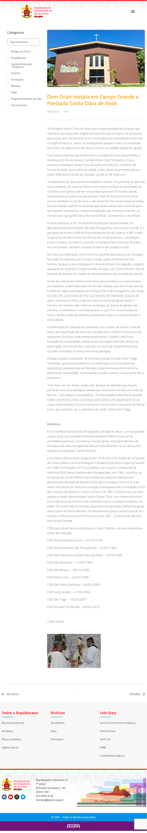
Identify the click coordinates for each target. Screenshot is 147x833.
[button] (133, 11)
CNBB (103, 747)
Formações (57, 739)
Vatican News (107, 731)
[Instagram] (16, 796)
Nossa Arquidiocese (13, 723)
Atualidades (58, 723)
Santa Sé (105, 739)
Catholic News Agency (112, 756)
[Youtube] (10, 796)
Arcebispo (7, 731)
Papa (53, 731)
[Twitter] (23, 796)
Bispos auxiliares (11, 739)
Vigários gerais (10, 747)
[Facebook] (4, 796)
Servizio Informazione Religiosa (118, 723)
